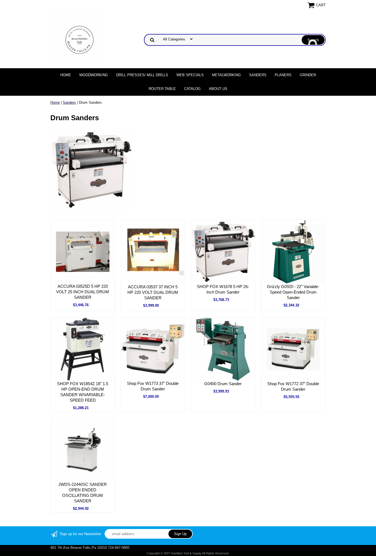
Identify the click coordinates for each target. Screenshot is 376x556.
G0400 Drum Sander (223, 383)
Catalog (192, 89)
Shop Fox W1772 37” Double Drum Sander (293, 386)
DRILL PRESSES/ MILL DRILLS (142, 75)
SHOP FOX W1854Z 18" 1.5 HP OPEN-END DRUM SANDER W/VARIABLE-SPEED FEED (82, 391)
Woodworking (93, 75)
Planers (283, 75)
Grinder (308, 75)
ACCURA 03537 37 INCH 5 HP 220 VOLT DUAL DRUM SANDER (152, 292)
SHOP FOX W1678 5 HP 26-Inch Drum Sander (223, 289)
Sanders (257, 75)
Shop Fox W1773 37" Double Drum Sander (153, 386)
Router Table (162, 89)
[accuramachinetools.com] (77, 39)
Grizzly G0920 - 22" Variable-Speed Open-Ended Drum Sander (293, 292)
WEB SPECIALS (190, 75)
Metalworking (226, 75)
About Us (218, 89)
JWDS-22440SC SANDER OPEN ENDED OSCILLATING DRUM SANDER (82, 492)
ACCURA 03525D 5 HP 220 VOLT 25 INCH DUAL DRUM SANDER (82, 292)
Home (65, 75)
